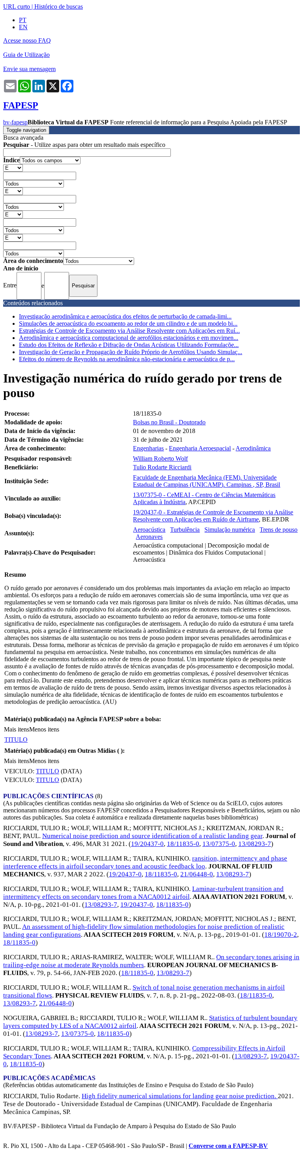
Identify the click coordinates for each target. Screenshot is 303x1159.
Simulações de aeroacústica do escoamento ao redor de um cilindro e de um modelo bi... (128, 323)
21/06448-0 (196, 874)
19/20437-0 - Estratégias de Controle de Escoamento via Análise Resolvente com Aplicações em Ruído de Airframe (213, 516)
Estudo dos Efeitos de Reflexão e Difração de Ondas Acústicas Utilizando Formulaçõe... (129, 344)
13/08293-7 (254, 844)
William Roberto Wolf (160, 458)
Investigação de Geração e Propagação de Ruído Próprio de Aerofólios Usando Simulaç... (130, 352)
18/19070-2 (280, 934)
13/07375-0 (218, 844)
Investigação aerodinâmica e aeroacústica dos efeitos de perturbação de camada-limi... (125, 316)
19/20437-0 (147, 844)
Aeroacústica (149, 529)
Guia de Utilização (26, 54)
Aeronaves (149, 536)
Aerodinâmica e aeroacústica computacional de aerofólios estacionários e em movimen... (128, 337)
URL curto (16, 6)
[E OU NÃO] (13, 167)
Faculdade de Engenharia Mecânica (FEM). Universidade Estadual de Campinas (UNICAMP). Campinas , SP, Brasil (206, 481)
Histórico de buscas (58, 6)
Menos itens (44, 729)
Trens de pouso (278, 529)
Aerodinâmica (253, 448)
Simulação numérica (229, 529)
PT (22, 20)
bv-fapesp (15, 122)
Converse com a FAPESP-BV (228, 1145)
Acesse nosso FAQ (27, 40)
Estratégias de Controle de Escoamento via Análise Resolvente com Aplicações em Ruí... (129, 330)
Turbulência (185, 529)
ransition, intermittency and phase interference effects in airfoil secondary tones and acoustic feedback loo (145, 862)
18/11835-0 (183, 844)
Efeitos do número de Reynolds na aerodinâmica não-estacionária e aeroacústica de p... (127, 359)
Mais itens (16, 729)
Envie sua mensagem (29, 69)
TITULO (16, 739)
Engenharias (148, 448)
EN (23, 27)
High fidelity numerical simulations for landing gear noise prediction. (180, 1096)
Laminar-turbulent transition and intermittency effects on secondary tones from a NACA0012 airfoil (143, 892)
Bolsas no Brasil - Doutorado (169, 422)
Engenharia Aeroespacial (200, 448)
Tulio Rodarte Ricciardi (162, 467)
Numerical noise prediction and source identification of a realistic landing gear (152, 836)
